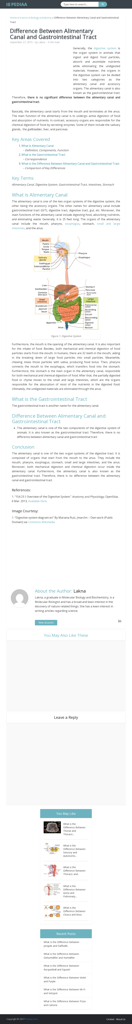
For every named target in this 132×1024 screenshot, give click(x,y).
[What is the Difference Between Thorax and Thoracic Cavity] (53, 827)
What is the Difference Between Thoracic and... (74, 871)
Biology (34, 17)
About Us (120, 1019)
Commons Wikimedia (41, 522)
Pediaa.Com (31, 1019)
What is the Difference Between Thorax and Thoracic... (74, 829)
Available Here (37, 501)
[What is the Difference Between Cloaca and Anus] (53, 911)
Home (13, 17)
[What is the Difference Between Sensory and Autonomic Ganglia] (53, 849)
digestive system (105, 48)
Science (23, 17)
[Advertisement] (42, 70)
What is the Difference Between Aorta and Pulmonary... (74, 891)
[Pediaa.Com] (17, 4)
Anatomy (46, 17)
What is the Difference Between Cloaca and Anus (74, 911)
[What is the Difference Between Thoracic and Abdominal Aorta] (53, 871)
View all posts (46, 622)
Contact (110, 1019)
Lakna (41, 42)
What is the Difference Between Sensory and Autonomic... (74, 850)
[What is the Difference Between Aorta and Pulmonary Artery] (53, 889)
